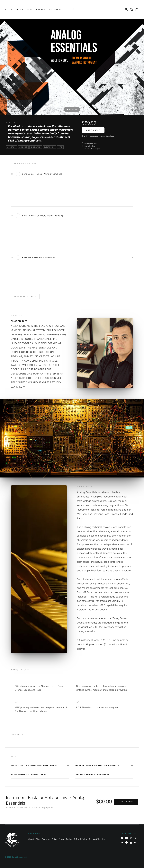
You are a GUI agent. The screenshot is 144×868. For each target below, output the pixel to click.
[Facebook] (126, 838)
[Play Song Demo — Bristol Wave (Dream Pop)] (18, 174)
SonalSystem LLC (19, 857)
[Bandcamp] (122, 838)
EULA (54, 839)
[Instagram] (131, 838)
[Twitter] (135, 838)
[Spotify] (126, 842)
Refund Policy (80, 839)
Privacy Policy (65, 839)
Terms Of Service (97, 839)
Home (8, 9)
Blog (38, 839)
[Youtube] (135, 842)
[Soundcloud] (122, 842)
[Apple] (131, 842)
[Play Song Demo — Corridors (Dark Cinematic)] (18, 215)
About (31, 839)
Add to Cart (93, 130)
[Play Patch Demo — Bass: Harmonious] (18, 257)
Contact (46, 839)
